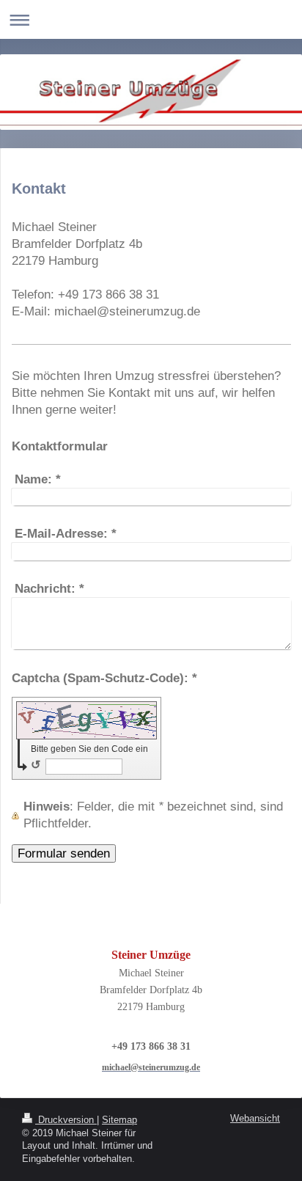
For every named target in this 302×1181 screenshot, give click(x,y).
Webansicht (255, 1119)
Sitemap (119, 1120)
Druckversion (66, 1120)
